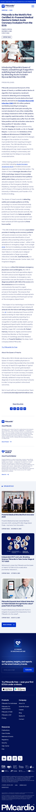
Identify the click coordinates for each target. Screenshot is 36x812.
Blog (11, 10)
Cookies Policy (5, 787)
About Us (4, 474)
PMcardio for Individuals (9, 703)
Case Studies (6, 733)
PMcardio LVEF (6, 715)
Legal (16, 785)
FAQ (3, 749)
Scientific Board (24, 706)
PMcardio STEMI (7, 712)
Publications (6, 730)
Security (4, 743)
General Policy (23, 785)
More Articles (7, 624)
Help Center (5, 746)
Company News (7, 37)
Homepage (5, 10)
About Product (5, 441)
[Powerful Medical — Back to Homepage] (18, 6)
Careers (21, 709)
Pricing (4, 718)
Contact (21, 719)
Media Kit (22, 716)
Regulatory (5, 739)
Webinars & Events (7, 736)
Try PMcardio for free (9, 347)
